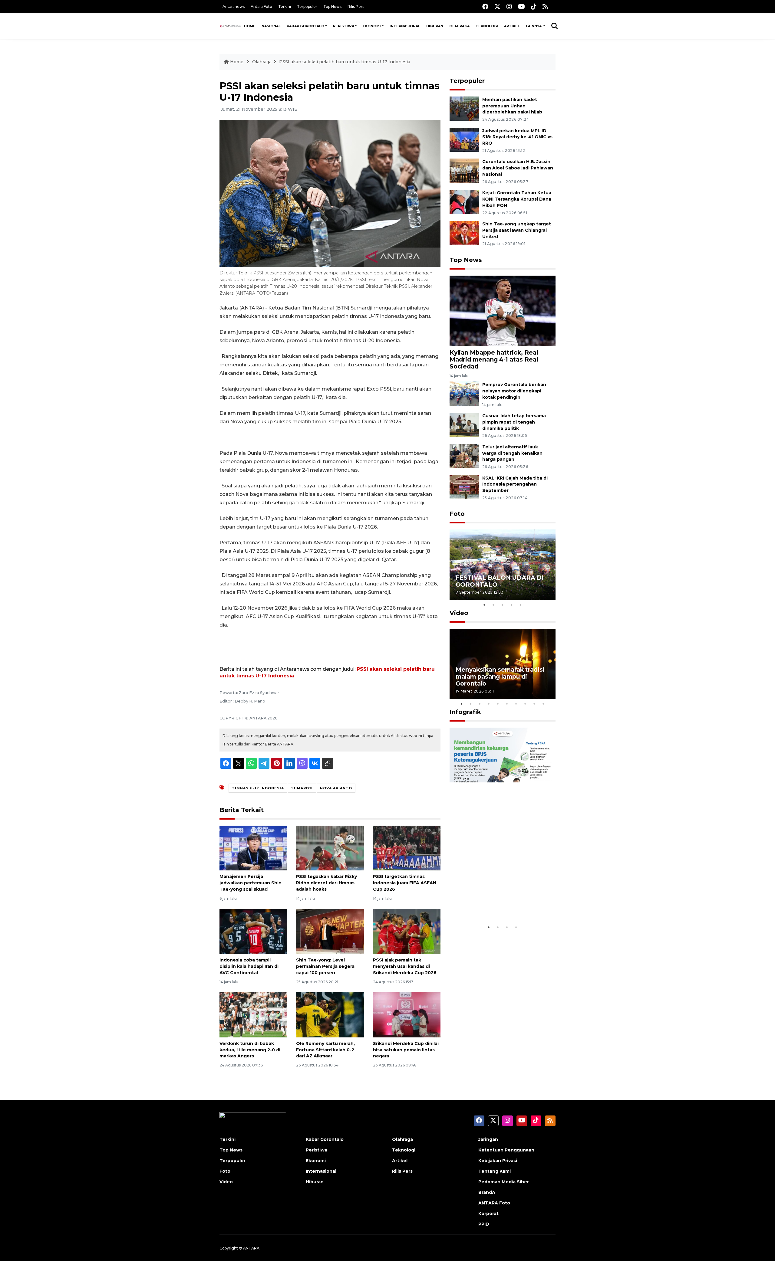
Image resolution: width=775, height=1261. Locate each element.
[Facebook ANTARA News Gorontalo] (485, 6)
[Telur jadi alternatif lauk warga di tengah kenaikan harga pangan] (464, 455)
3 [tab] (503, 605)
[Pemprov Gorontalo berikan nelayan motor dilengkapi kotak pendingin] (464, 393)
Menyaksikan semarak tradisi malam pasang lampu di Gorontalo (500, 676)
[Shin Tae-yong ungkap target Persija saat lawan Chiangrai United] (464, 232)
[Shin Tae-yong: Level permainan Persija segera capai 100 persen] (330, 931)
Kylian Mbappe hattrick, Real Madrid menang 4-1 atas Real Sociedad (494, 359)
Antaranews (234, 6)
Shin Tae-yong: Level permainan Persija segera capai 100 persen (325, 966)
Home (250, 26)
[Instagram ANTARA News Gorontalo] (509, 6)
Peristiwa (343, 26)
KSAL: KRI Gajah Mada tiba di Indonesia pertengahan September (515, 484)
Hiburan (434, 26)
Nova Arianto (336, 788)
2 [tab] (493, 605)
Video (459, 613)
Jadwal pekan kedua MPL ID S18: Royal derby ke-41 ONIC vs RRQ (517, 137)
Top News (332, 6)
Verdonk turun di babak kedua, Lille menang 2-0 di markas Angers (249, 1050)
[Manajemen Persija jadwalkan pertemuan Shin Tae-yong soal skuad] (253, 847)
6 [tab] (507, 704)
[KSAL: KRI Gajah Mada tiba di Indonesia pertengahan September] (464, 487)
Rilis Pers (356, 6)
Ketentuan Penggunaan (506, 1150)
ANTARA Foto (494, 1203)
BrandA (486, 1192)
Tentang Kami (494, 1171)
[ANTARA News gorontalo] (230, 26)
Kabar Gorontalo (305, 26)
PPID (483, 1224)
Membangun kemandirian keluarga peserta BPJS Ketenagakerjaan (495, 899)
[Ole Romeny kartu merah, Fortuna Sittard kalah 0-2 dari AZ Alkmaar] (330, 1014)
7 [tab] (516, 704)
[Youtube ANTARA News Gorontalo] (521, 6)
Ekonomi (372, 26)
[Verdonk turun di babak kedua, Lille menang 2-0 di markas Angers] (253, 1014)
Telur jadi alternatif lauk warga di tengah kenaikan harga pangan (512, 453)
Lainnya (534, 26)
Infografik (465, 712)
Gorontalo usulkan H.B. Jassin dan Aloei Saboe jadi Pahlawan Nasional (517, 168)
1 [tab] (484, 605)
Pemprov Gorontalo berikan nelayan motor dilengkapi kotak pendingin (514, 391)
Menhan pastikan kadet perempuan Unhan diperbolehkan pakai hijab (512, 106)
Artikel (512, 26)
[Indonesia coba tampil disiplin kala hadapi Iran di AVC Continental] (253, 931)
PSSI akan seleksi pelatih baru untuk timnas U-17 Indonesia (344, 61)
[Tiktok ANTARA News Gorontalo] (533, 6)
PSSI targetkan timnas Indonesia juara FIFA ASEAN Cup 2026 (404, 883)
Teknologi (487, 26)
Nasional (271, 26)
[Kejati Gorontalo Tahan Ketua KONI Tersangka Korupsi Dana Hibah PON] (464, 201)
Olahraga (459, 26)
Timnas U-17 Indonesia (258, 788)
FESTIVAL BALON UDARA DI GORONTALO (500, 581)
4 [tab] (512, 605)
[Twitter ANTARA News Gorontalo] (497, 6)
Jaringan (488, 1139)
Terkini (284, 6)
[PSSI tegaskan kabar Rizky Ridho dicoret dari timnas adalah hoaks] (330, 847)
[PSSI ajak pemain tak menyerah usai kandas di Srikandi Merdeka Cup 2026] (406, 931)
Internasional (405, 26)
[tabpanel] (503, 564)
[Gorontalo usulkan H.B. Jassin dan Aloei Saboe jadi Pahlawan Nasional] (464, 170)
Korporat (488, 1213)
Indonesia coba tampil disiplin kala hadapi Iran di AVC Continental (249, 966)
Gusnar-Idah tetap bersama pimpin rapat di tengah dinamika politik (514, 422)
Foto (457, 513)
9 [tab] (534, 704)
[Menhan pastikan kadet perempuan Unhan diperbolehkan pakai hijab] (464, 108)
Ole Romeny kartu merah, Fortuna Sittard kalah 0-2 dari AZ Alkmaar (325, 1050)
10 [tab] (543, 704)
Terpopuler (307, 6)
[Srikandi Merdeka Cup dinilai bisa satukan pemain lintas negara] (406, 1014)
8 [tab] (525, 704)
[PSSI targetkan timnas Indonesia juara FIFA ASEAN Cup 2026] (406, 847)
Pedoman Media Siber (503, 1181)
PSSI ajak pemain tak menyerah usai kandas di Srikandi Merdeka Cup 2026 (405, 966)
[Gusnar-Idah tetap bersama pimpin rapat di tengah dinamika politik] (464, 424)
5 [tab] (521, 605)
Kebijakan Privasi (497, 1160)
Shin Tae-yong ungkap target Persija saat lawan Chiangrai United (516, 230)
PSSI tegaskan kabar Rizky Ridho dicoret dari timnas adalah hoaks (326, 883)
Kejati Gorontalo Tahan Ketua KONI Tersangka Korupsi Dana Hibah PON (516, 199)
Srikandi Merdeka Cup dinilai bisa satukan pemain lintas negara (406, 1050)
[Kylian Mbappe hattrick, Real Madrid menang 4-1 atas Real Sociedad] (503, 310)
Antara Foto (261, 6)
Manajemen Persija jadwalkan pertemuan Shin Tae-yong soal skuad (250, 883)
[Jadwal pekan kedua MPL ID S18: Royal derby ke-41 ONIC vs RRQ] (464, 139)
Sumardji (302, 788)
